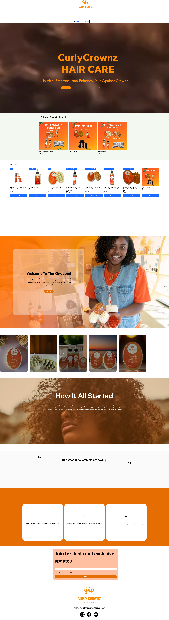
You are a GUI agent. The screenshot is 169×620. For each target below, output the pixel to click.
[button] (10, 353)
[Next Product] (161, 177)
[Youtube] (96, 614)
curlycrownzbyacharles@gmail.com (89, 607)
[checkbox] (5, 353)
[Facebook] (89, 614)
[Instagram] (82, 614)
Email (56, 566)
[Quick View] (53, 136)
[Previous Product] (8, 177)
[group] (83, 138)
